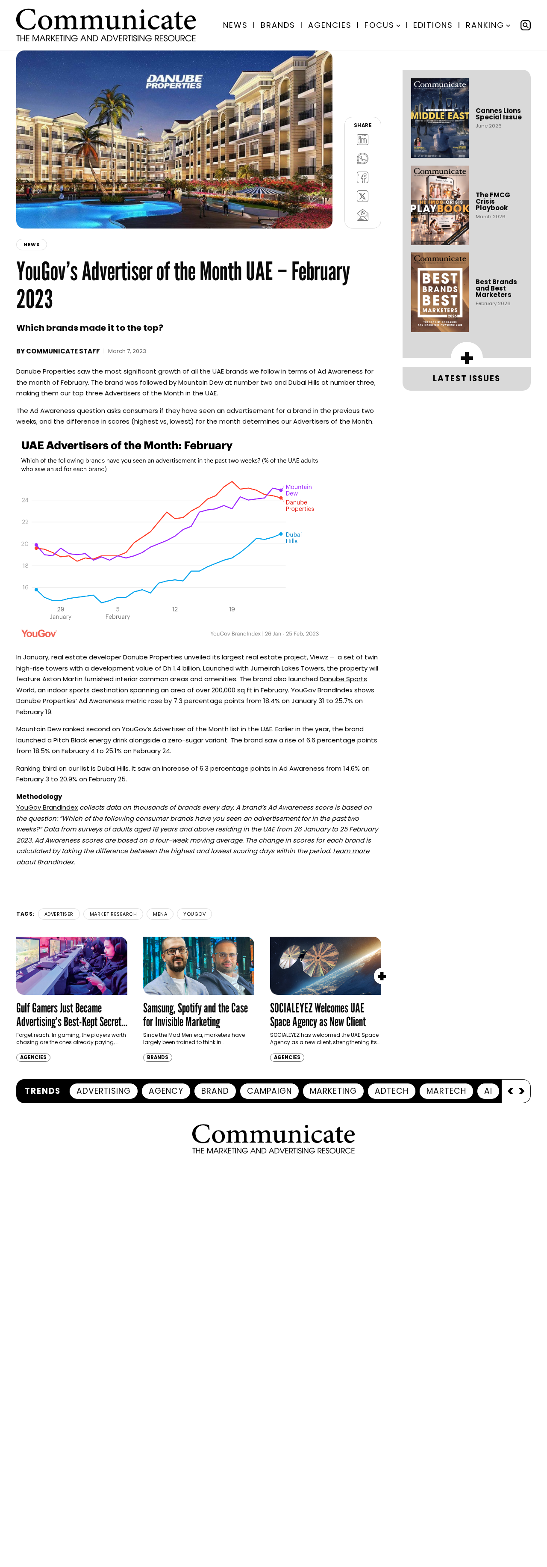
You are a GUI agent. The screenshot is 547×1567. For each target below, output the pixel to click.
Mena (160, 914)
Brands (278, 25)
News (235, 25)
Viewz (319, 657)
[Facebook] (363, 177)
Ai (488, 1091)
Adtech (392, 1091)
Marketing (333, 1091)
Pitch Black (70, 740)
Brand (215, 1091)
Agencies (330, 25)
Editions (433, 25)
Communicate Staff (63, 351)
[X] (363, 196)
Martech (446, 1091)
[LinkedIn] (363, 139)
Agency (166, 1091)
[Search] (526, 25)
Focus (379, 25)
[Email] (363, 215)
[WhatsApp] (363, 158)
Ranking (485, 25)
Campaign (269, 1091)
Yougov (194, 914)
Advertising (103, 1091)
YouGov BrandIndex (322, 690)
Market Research (113, 914)
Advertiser (59, 914)
